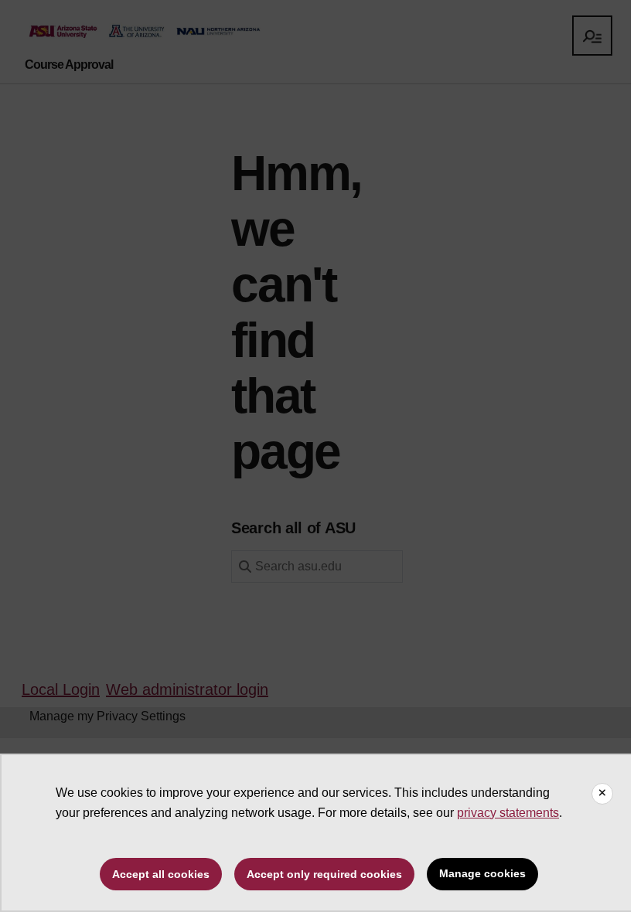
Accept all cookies (161, 874)
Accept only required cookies (324, 874)
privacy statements (508, 812)
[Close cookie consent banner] (602, 794)
